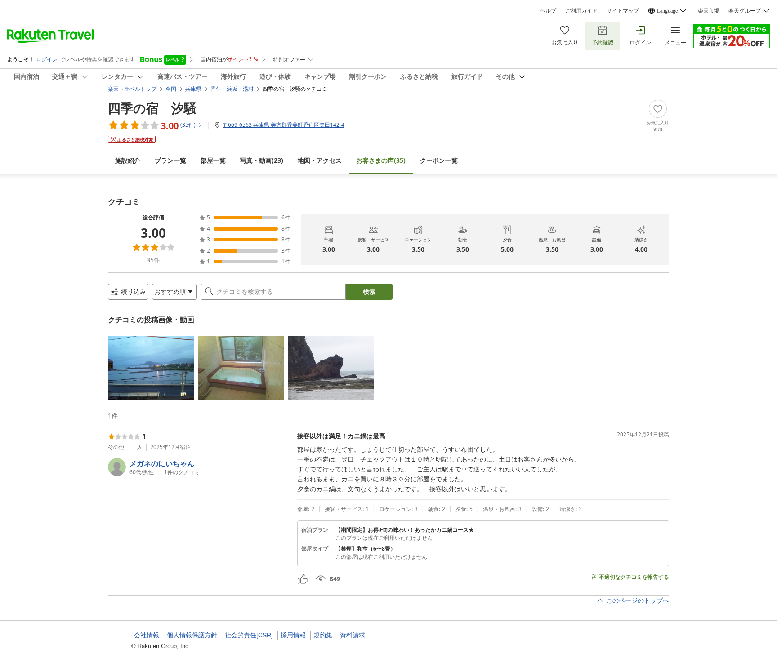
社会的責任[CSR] (249, 635)
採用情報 (293, 635)
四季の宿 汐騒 (152, 107)
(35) (381, 160)
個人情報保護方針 (192, 635)
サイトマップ (623, 11)
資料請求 (352, 635)
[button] (151, 368)
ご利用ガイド (581, 11)
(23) (261, 160)
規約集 (322, 635)
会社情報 (146, 635)
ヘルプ (548, 11)
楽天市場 (708, 11)
